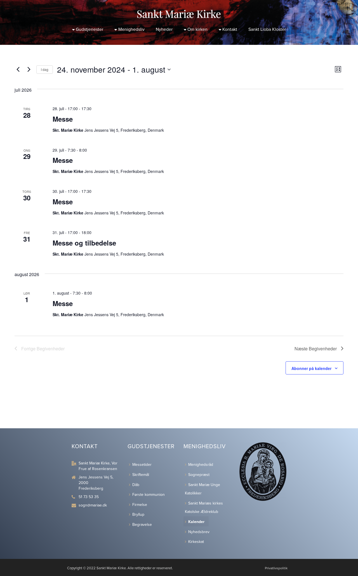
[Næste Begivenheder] (28, 69)
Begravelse (142, 524)
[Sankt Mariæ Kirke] (179, 11)
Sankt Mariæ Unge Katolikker (202, 489)
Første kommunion (148, 494)
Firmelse (139, 504)
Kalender (196, 521)
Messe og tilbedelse (84, 242)
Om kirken (197, 29)
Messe (63, 119)
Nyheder (164, 29)
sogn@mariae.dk (93, 505)
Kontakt (229, 29)
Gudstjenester (89, 29)
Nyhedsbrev (198, 531)
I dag (44, 69)
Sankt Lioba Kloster (267, 29)
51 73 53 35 (89, 496)
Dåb (135, 484)
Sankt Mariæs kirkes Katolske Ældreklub (204, 507)
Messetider (142, 464)
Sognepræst (198, 474)
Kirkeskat (196, 541)
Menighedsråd (200, 464)
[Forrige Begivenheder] (18, 69)
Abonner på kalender (311, 368)
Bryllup (138, 514)
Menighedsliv (131, 29)
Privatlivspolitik (276, 568)
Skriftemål (140, 474)
